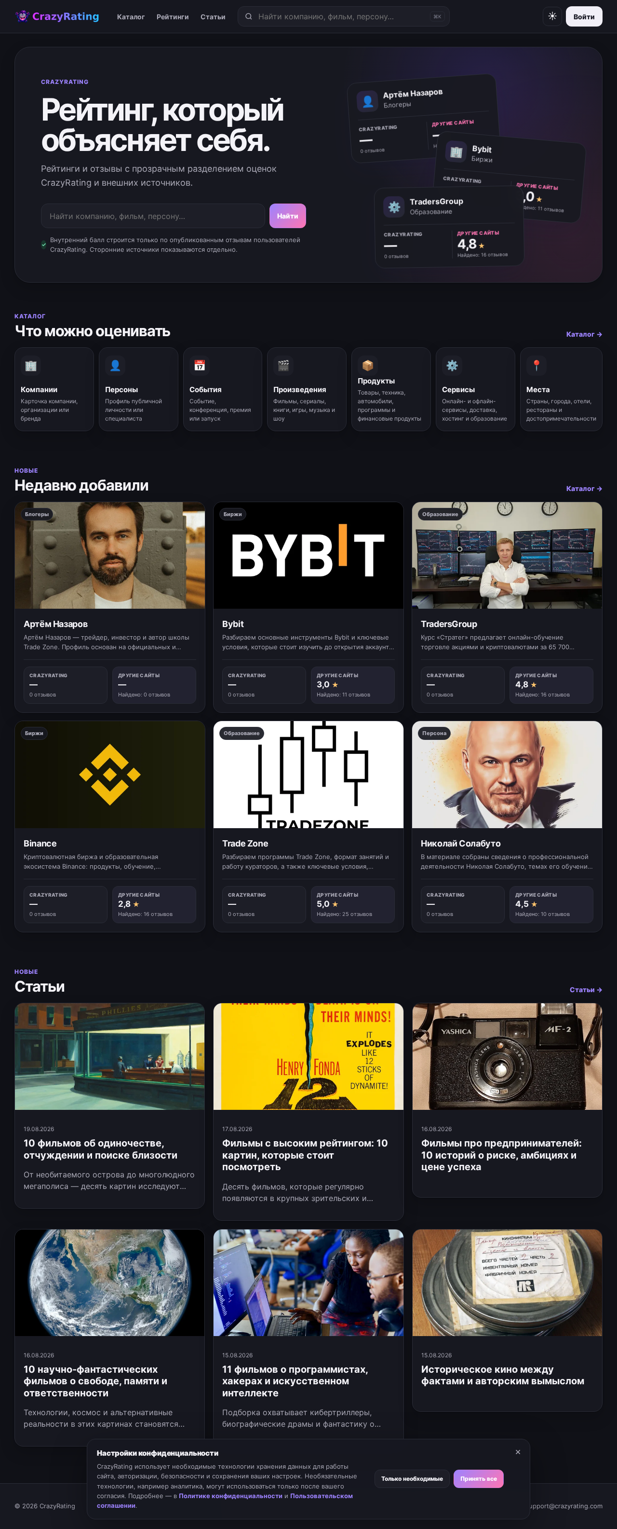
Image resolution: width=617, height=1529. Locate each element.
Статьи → (586, 989)
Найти (287, 216)
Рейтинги (173, 17)
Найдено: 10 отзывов (542, 914)
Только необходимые (412, 1478)
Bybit (232, 624)
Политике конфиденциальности (230, 1496)
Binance (40, 843)
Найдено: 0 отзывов (144, 694)
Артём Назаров (55, 624)
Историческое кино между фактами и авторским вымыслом (502, 1375)
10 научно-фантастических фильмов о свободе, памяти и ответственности (95, 1381)
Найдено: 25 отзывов (344, 914)
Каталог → (584, 334)
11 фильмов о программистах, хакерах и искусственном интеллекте (295, 1381)
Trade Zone (245, 843)
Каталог (131, 17)
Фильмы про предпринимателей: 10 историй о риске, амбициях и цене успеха (501, 1155)
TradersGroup (449, 624)
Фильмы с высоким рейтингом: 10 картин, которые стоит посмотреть (305, 1155)
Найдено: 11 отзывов (539, 208)
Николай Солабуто (460, 843)
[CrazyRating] (56, 16)
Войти (584, 17)
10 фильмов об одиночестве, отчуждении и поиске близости (100, 1148)
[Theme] (552, 16)
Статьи (213, 17)
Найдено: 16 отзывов (482, 254)
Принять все (478, 1478)
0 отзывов (372, 150)
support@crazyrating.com (564, 1506)
